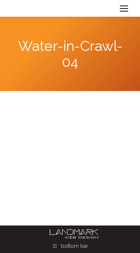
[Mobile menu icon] (123, 8)
